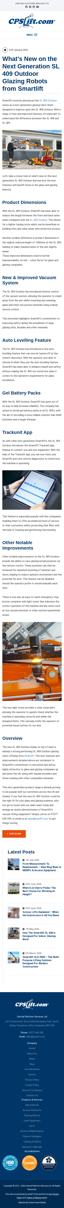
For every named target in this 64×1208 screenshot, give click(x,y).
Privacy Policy (32, 1080)
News (32, 1059)
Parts (32, 1126)
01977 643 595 (35, 1032)
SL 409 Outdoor (48, 100)
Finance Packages (32, 1136)
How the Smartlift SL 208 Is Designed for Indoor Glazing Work (39, 936)
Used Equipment (32, 1120)
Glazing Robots (32, 1115)
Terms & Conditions (32, 1090)
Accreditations (32, 1069)
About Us (32, 1053)
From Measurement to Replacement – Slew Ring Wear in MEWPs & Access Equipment (42, 867)
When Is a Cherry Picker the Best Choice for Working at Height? (39, 891)
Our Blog (15, 834)
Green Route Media (37, 1202)
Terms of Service (33, 1198)
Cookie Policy (32, 1085)
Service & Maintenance (32, 1131)
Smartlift (29, 755)
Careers (32, 1074)
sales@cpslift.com (38, 818)
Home (32, 1048)
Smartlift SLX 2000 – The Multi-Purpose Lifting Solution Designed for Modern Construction (41, 962)
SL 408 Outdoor (38, 219)
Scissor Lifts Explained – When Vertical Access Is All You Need (41, 914)
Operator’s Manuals (32, 1147)
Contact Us (32, 1095)
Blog (32, 1064)
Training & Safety (32, 1141)
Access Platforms (32, 1110)
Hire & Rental (32, 1105)
